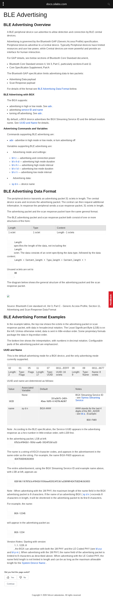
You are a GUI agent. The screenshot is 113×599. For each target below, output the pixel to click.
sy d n (15, 184)
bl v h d (16, 161)
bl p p (99, 549)
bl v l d (15, 168)
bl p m (15, 552)
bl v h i (15, 165)
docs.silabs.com (56, 4)
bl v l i (15, 172)
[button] (111, 299)
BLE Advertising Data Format (54, 89)
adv (50, 106)
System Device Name (34, 563)
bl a (83, 413)
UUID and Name (28, 123)
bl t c (14, 158)
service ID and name (32, 110)
